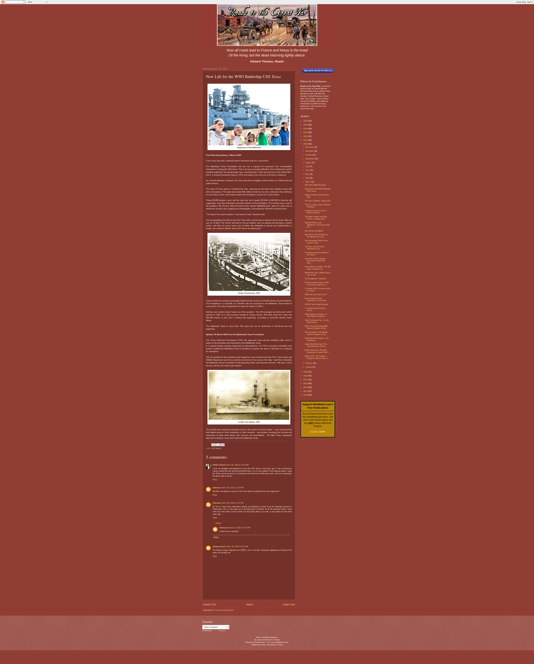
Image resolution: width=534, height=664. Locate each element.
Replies (218, 523)
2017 (305, 380)
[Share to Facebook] (220, 444)
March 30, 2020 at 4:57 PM (237, 546)
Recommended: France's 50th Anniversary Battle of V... (317, 283)
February (309, 363)
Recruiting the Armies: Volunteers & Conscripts (315, 299)
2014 (305, 391)
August (308, 163)
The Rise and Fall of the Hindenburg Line (314, 248)
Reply (215, 480)
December (309, 147)
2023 (305, 132)
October (308, 155)
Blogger (280, 645)
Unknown (217, 488)
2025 (305, 125)
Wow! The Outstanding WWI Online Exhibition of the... (316, 327)
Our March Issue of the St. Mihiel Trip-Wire (315, 212)
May (307, 174)
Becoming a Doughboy (314, 231)
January (308, 367)
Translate (221, 631)
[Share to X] (218, 444)
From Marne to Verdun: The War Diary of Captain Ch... (318, 268)
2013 (305, 395)
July (307, 166)
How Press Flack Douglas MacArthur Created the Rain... (315, 261)
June (307, 170)
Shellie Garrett (219, 465)
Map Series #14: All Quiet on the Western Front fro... (316, 236)
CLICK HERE (317, 431)
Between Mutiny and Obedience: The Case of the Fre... (317, 225)
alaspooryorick (219, 546)
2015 (305, 387)
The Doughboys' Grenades (315, 279)
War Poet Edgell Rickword (315, 185)
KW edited (216, 448)
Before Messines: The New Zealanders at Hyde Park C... (317, 351)
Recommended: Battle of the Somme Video (316, 241)
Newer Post (209, 604)
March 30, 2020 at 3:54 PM (239, 528)
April (307, 178)
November (309, 151)
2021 (305, 140)
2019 (305, 372)
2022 (305, 136)
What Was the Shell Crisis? (316, 294)
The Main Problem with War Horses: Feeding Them (316, 218)
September (310, 159)
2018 (305, 376)
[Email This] (212, 444)
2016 (305, 383)
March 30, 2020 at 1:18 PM (232, 488)
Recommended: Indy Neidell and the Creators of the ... (316, 333)
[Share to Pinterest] (223, 444)
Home (249, 604)
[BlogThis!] (215, 444)
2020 (305, 144)
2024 (305, 129)
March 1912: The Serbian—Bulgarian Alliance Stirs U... (317, 357)
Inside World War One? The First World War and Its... (316, 345)
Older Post (289, 604)
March (308, 182)
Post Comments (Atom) (223, 610)
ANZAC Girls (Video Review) (316, 304)
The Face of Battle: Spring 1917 (318, 201)
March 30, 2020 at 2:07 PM (232, 503)
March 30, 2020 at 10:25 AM (237, 465)
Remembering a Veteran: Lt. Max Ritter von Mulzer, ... (316, 315)
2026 (305, 121)
